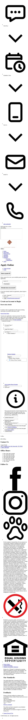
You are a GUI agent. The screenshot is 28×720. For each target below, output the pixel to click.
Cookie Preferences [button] (7, 665)
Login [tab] (4, 269)
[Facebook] (15, 490)
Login (5, 298)
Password (5, 296)
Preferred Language (9, 420)
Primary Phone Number (15, 360)
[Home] (10, 247)
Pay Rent (8, 259)
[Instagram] (15, 514)
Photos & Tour (6, 253)
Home (4, 251)
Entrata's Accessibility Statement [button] (10, 667)
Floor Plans (6, 252)
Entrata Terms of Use (8, 713)
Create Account (8, 431)
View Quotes (6, 283)
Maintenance (9, 260)
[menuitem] (15, 251)
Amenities (5, 255)
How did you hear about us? (11, 423)
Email (6, 385)
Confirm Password (9, 417)
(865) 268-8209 (17, 319)
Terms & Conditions (12, 427)
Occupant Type (8, 325)
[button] (16, 412)
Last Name (7, 332)
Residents (5, 257)
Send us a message (7, 704)
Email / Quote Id (7, 295)
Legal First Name (9, 329)
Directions (5, 256)
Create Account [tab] (6, 268)
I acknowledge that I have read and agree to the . (15, 426)
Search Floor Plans (5, 313)
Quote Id (5, 281)
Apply (4, 261)
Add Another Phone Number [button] (11, 384)
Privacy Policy (10, 429)
